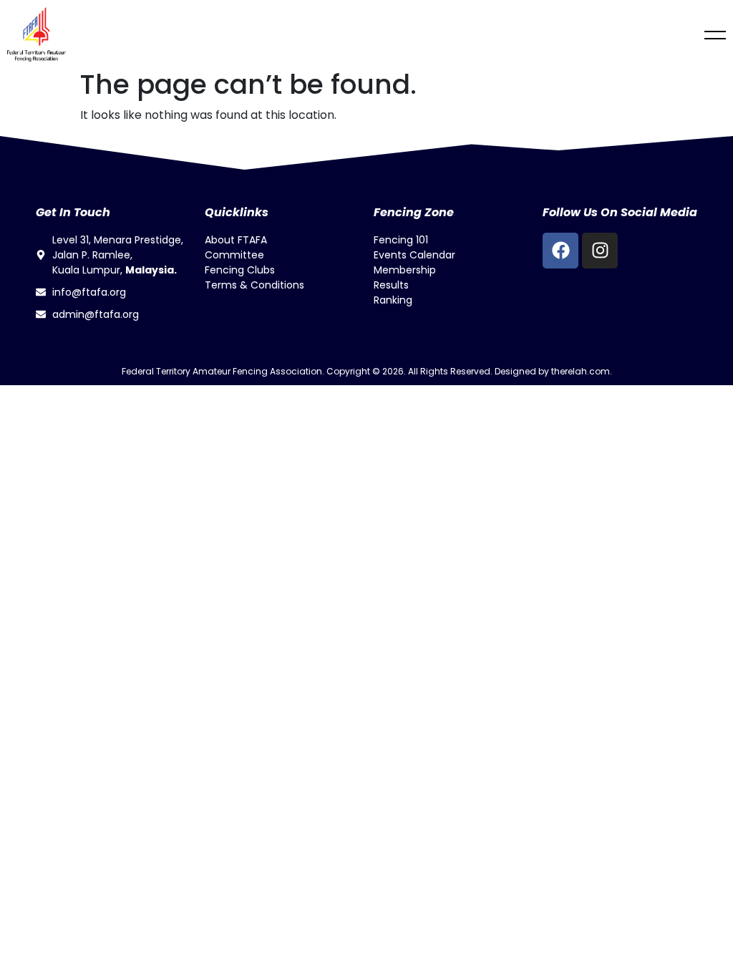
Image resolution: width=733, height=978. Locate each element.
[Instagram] (600, 250)
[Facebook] (560, 250)
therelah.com (580, 371)
